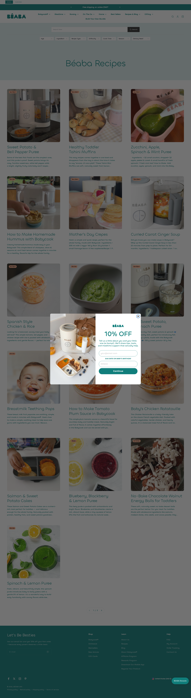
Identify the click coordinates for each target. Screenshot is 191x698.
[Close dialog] (138, 316)
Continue (118, 371)
